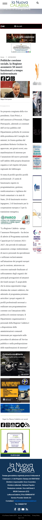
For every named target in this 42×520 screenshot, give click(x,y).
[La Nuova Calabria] (19, 4)
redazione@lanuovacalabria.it (25, 501)
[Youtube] (23, 510)
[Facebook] (15, 510)
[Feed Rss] (27, 510)
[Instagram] (19, 510)
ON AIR (19, 26)
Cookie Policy (26, 515)
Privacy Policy (36, 515)
